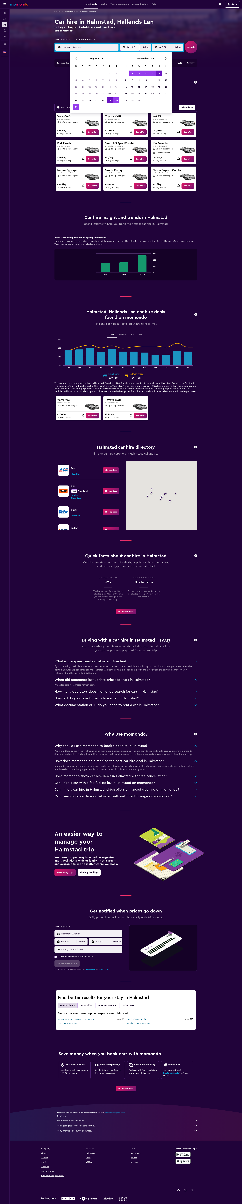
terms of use (90, 969)
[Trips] (4, 44)
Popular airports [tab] (67, 1005)
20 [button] (96, 94)
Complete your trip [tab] (107, 1005)
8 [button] (109, 80)
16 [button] (116, 87)
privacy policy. (104, 969)
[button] (5, 4)
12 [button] (90, 87)
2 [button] (116, 73)
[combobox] (62, 39)
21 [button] (103, 94)
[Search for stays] (4, 19)
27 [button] (96, 100)
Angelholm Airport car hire (138, 1023)
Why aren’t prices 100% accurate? (74, 1131)
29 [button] (109, 100)
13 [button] (96, 87)
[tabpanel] (125, 261)
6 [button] (96, 80)
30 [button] (116, 100)
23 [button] (116, 94)
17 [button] (76, 94)
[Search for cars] (4, 24)
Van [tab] (140, 334)
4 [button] (82, 80)
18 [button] (83, 94)
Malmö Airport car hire (136, 1019)
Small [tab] (111, 334)
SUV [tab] (132, 334)
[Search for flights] (4, 13)
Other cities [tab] (86, 1005)
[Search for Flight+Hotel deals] (4, 30)
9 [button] (116, 80)
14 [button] (103, 87)
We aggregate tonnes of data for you (76, 1126)
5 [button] (89, 80)
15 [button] (110, 87)
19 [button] (90, 94)
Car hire (57, 11)
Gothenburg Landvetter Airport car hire (76, 1019)
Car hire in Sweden (71, 11)
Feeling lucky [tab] (128, 1005)
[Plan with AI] (4, 36)
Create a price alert (171, 1073)
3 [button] (76, 80)
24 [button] (76, 100)
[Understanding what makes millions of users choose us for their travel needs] (195, 734)
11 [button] (83, 87)
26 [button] (89, 100)
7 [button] (102, 80)
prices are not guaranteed (115, 1112)
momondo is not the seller (70, 1121)
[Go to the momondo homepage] (19, 4)
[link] (92, 132)
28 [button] (103, 100)
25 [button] (83, 100)
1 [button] (109, 73)
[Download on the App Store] (183, 1161)
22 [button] (109, 94)
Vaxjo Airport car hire (67, 1023)
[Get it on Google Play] (183, 1154)
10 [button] (76, 87)
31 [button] (76, 107)
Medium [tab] (122, 334)
